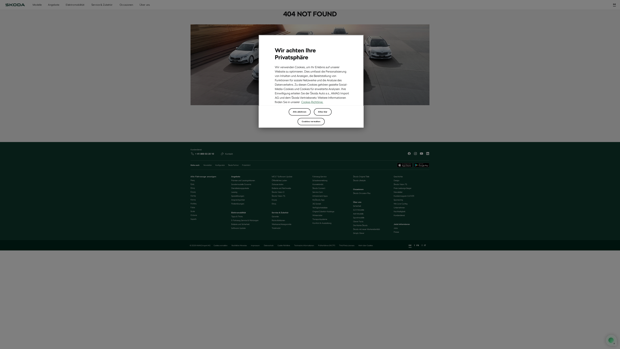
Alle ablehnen (299, 112)
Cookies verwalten (311, 121)
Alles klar (322, 112)
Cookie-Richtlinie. (312, 102)
